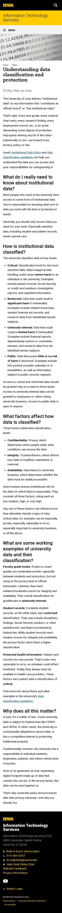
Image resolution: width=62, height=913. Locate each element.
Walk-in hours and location (22, 851)
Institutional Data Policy (26, 152)
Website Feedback (14, 868)
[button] (55, 5)
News (14, 65)
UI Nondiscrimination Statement (32, 901)
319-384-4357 (15, 855)
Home (5, 65)
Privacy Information (15, 873)
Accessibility (10, 904)
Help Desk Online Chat (20, 864)
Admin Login (14, 888)
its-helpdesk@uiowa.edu (21, 860)
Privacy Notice (9, 901)
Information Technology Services (25, 17)
